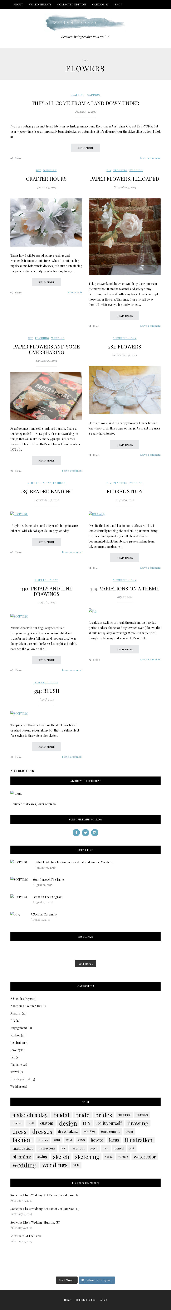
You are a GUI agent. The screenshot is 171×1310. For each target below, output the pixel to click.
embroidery (89, 1131)
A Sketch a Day (125, 338)
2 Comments (75, 292)
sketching (87, 1156)
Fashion (59, 483)
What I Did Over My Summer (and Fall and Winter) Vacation (73, 862)
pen (105, 1148)
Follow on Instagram (99, 1280)
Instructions (47, 1148)
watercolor (145, 1156)
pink (132, 1148)
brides (103, 1115)
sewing (41, 1156)
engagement (110, 1131)
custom (46, 1123)
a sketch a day (30, 1115)
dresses (42, 1131)
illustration (138, 1140)
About (18, 4)
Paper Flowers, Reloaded (124, 178)
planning (22, 1157)
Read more (85, 147)
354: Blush (46, 690)
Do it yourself (109, 1123)
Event (129, 1131)
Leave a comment (150, 157)
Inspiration (17, 1043)
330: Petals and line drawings (46, 591)
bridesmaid (124, 1114)
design (68, 1123)
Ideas (114, 1140)
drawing (138, 1123)
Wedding (93, 94)
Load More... (85, 963)
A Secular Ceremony (44, 914)
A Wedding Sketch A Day (26, 1006)
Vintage (123, 1156)
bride (82, 1115)
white (76, 1164)
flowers (43, 1140)
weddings (55, 1165)
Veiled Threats (40, 4)
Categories (100, 4)
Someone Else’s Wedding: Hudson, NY (35, 1222)
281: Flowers (124, 346)
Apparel (15, 1013)
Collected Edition (71, 4)
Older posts (24, 771)
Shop (118, 4)
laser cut (78, 1148)
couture (17, 1123)
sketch (61, 1156)
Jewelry (15, 1050)
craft (31, 1123)
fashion (22, 1140)
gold (69, 1140)
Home (67, 1299)
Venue (108, 1156)
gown (81, 1140)
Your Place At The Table (48, 880)
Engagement (18, 1028)
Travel (14, 1072)
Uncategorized (20, 1079)
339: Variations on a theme (124, 588)
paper (94, 1148)
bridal (61, 1115)
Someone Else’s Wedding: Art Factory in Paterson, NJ (44, 1195)
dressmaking (68, 1131)
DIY (38, 170)
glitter (57, 1139)
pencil (119, 1148)
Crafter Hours (46, 178)
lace (63, 1148)
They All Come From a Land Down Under (85, 103)
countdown (142, 1114)
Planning (78, 94)
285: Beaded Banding (46, 491)
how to (97, 1140)
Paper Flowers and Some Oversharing (46, 349)
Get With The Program (47, 897)
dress (19, 1131)
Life (12, 1057)
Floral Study (125, 491)
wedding (24, 1165)
